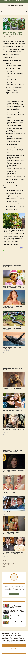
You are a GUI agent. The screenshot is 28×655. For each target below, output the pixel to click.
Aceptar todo (14, 645)
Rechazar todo (14, 652)
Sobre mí (5, 0)
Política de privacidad (19, 0)
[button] (26, 12)
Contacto (11, 0)
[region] (14, 643)
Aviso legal (13, 2)
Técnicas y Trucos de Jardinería (15, 5)
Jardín (5, 560)
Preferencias (14, 648)
